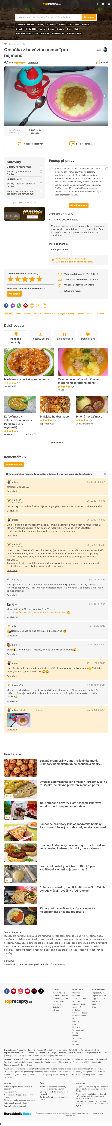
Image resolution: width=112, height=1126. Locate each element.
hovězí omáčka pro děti (33, 942)
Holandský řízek (80, 1072)
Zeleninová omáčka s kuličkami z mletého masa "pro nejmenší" (79, 381)
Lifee (94, 1007)
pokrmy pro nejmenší (54, 946)
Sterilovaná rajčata (41, 1069)
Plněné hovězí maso (89, 416)
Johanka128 (10, 386)
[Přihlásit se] (109, 4)
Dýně (69, 29)
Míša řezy (92, 1072)
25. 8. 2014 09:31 (96, 482)
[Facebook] (7, 991)
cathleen (16, 499)
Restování (100, 313)
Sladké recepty (51, 1062)
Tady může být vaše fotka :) (14, 131)
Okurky (85, 25)
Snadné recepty (30, 313)
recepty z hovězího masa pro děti (52, 949)
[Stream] (34, 991)
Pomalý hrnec (77, 1059)
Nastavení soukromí (76, 994)
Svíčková (71, 1053)
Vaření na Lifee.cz (60, 996)
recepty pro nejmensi (15, 935)
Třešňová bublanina (41, 1055)
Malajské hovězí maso (54, 416)
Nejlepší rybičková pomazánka (29, 1072)
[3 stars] (25, 279)
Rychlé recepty (42, 33)
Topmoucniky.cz (99, 996)
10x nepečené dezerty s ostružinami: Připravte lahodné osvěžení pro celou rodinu (70, 804)
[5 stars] (39, 279)
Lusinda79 (17, 685)
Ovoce (29, 1065)
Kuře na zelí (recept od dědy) (16, 1103)
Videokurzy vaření (60, 998)
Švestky (19, 29)
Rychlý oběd (65, 1074)
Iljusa (14, 604)
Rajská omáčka (81, 1069)
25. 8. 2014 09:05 (96, 500)
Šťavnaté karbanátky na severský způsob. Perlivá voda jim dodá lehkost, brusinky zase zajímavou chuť (72, 848)
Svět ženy (56, 1004)
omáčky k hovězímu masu (88, 935)
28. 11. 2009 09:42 (95, 644)
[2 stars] (17, 279)
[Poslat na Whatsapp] (19, 305)
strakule (8, 434)
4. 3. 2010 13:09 (97, 604)
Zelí (76, 29)
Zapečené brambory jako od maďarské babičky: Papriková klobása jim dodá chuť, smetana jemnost (73, 825)
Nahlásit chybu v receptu (25, 203)
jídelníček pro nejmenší (39, 935)
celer (30, 964)
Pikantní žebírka (10, 1092)
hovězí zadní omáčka (63, 935)
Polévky (62, 25)
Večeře (18, 313)
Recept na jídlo (58, 993)
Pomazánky (21, 1050)
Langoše (15, 1074)
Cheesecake (9, 1072)
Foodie (75, 1033)
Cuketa (51, 29)
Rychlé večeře (58, 33)
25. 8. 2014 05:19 (96, 579)
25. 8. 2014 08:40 (96, 519)
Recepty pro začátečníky (95, 1059)
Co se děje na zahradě (56, 1053)
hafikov (16, 644)
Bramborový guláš (96, 1069)
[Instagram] (20, 991)
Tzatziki (71, 1055)
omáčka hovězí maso (78, 946)
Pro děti (22, 44)
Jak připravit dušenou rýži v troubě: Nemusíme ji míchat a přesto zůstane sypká (92, 1103)
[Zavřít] (105, 474)
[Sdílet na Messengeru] (13, 305)
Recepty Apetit (58, 1001)
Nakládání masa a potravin (56, 1050)
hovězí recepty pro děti (83, 949)
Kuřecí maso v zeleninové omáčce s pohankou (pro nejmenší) (18, 422)
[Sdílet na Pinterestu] (25, 305)
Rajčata (60, 29)
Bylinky (71, 313)
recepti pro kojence (24, 949)
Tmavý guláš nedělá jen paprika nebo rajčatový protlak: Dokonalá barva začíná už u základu (91, 1096)
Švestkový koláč (88, 1074)
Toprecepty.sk (98, 993)
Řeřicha (42, 1053)
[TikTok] (41, 991)
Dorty (23, 1065)
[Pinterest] (13, 991)
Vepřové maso (48, 1059)
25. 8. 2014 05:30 (96, 545)
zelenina (22, 964)
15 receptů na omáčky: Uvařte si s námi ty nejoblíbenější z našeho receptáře (67, 910)
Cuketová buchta (28, 1074)
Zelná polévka (11, 1055)
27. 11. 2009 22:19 (96, 663)
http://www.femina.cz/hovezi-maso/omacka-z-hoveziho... (36, 612)
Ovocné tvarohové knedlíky (62, 1069)
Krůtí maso (24, 1059)
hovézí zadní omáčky (75, 942)
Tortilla (72, 1050)
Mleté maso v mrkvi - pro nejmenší (26, 379)
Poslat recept (38, 305)
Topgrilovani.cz (98, 998)
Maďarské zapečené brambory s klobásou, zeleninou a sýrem (53, 1088)
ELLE (94, 1004)
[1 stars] (10, 279)
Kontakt (75, 1044)
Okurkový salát (49, 1072)
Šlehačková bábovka (98, 1053)
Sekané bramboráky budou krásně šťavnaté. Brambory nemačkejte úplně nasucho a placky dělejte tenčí (70, 764)
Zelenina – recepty (36, 1050)
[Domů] (5, 44)
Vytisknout (32, 305)
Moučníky (51, 25)
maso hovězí (10, 964)
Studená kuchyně (11, 1065)
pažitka (38, 964)
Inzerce (75, 1021)
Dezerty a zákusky (84, 1050)
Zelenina (80, 313)
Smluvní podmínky (80, 1013)
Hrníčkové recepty (24, 33)
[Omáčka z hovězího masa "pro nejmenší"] (18, 720)
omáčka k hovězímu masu (17, 939)
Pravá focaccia (82, 1053)
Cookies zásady (79, 1004)
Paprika (42, 29)
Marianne (96, 1001)
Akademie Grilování (25, 25)
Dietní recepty (65, 1062)
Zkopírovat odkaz (45, 305)
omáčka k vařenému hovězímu (26, 946)
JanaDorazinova (84, 423)
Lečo (39, 1074)
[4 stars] (32, 279)
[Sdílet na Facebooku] (6, 305)
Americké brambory (29, 1053)
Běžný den (44, 313)
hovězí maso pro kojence (68, 939)
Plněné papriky (25, 1069)
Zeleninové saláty (94, 1062)
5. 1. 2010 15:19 (97, 625)
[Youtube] (27, 991)
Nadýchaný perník (50, 1074)
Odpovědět (12, 491)
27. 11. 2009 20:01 (96, 709)
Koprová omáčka (64, 1072)
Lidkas (15, 579)
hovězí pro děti (55, 942)
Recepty (12, 44)
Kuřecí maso (73, 25)
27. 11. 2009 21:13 (96, 685)
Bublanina (76, 1074)
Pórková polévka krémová (15, 1106)
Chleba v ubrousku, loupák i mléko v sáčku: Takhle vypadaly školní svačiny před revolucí (72, 889)
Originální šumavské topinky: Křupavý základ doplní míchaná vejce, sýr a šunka (92, 1089)
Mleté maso (36, 1059)
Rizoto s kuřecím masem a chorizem (19, 1100)
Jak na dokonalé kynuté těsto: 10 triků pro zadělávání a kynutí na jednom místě (67, 868)
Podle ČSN (31, 29)
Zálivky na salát (25, 1055)
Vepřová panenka (58, 1055)
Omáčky (40, 25)
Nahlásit (75, 1036)
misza (98, 50)
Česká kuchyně (74, 33)
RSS (74, 1024)
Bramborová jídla (63, 1059)
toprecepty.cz (47, 423)
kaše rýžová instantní (54, 964)
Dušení (90, 313)
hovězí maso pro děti (43, 939)
